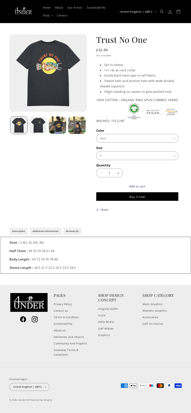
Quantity (103, 165)
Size (99, 148)
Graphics (104, 335)
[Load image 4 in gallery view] (76, 125)
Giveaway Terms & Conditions (66, 352)
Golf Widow (105, 328)
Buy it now (137, 197)
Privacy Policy (63, 304)
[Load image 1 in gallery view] (19, 125)
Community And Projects (70, 343)
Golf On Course (153, 323)
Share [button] (104, 209)
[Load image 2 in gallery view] (38, 125)
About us (60, 330)
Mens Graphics (153, 304)
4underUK (23, 399)
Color (100, 131)
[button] (48, 15)
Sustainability (63, 323)
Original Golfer (108, 309)
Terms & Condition (66, 317)
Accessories (150, 317)
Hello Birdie (106, 322)
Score (102, 315)
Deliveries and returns (69, 337)
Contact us (61, 310)
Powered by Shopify (41, 399)
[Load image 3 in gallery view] (57, 125)
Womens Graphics (155, 310)
